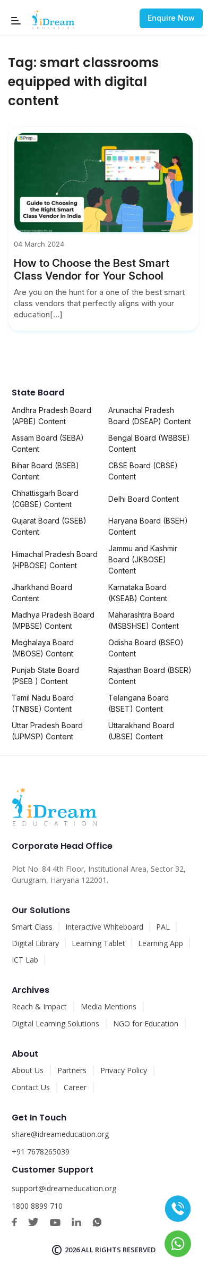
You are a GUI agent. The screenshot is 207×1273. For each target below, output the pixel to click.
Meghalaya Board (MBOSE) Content (43, 648)
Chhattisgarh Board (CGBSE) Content (45, 498)
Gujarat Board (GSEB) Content (49, 526)
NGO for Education (145, 1023)
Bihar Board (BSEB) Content (45, 471)
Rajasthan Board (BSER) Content (150, 675)
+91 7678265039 (41, 1151)
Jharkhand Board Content (42, 593)
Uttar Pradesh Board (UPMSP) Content (47, 731)
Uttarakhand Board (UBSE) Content (141, 731)
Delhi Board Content (143, 498)
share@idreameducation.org (60, 1134)
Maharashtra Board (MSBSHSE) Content (143, 620)
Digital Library (35, 943)
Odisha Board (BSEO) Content (146, 648)
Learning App (160, 943)
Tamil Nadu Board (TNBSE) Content (43, 703)
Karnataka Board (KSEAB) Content (137, 593)
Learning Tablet (98, 943)
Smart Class (32, 927)
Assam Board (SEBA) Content (48, 443)
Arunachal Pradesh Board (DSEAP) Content (149, 416)
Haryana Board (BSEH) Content (148, 526)
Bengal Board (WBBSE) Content (149, 443)
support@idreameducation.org (64, 1188)
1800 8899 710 (37, 1206)
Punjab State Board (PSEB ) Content (45, 675)
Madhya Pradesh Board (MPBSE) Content (53, 620)
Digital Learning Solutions (55, 1023)
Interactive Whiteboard (104, 927)
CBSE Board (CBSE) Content (143, 471)
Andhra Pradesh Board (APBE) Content (51, 416)
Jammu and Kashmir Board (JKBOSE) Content (142, 559)
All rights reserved (118, 1249)
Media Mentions (108, 1006)
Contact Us (31, 1087)
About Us (28, 1070)
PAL (163, 927)
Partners (72, 1070)
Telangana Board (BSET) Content (138, 703)
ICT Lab (25, 960)
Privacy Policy (123, 1070)
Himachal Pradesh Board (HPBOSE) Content (55, 560)
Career (75, 1087)
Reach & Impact (39, 1006)
